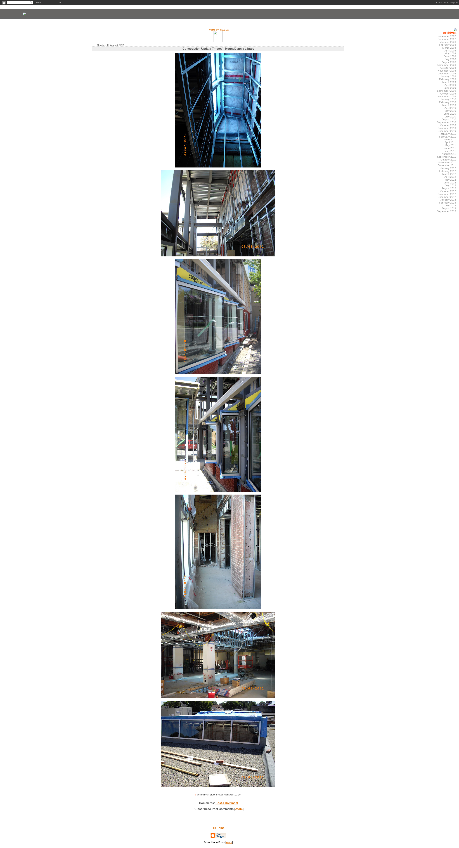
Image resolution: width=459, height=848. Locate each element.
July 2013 (450, 205)
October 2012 (448, 191)
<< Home (218, 828)
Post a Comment (227, 803)
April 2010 (450, 108)
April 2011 (450, 142)
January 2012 (448, 168)
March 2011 (449, 139)
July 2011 (450, 151)
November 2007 (447, 36)
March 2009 (449, 82)
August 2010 (449, 119)
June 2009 (450, 87)
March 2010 (449, 105)
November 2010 (447, 128)
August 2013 (449, 208)
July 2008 (450, 59)
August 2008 (449, 62)
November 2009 (447, 96)
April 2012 (450, 176)
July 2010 (450, 116)
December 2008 (447, 73)
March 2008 (449, 47)
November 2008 (447, 70)
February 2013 (447, 202)
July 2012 (450, 185)
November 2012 (447, 194)
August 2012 (449, 188)
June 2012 (450, 182)
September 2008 (446, 64)
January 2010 (448, 99)
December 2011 (447, 165)
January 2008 (448, 42)
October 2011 (448, 159)
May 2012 (450, 179)
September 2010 (446, 122)
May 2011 (450, 145)
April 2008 (450, 50)
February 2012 (447, 171)
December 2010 (447, 130)
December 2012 (447, 196)
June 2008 (450, 56)
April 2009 (450, 85)
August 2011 (449, 153)
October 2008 (448, 67)
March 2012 (449, 174)
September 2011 (446, 156)
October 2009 (448, 93)
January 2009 (448, 76)
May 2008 (450, 53)
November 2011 (447, 162)
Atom (239, 809)
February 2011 (447, 136)
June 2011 (450, 148)
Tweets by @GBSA (218, 29)
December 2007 (447, 39)
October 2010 (448, 125)
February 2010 (447, 102)
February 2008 (447, 44)
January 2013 (448, 199)
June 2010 (450, 113)
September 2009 (446, 90)
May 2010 (450, 110)
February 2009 (447, 79)
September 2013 (446, 211)
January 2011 (448, 133)
